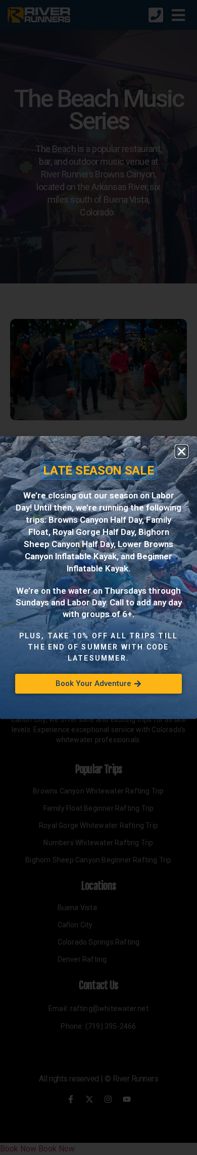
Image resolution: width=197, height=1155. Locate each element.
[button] (181, 451)
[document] (98, 577)
